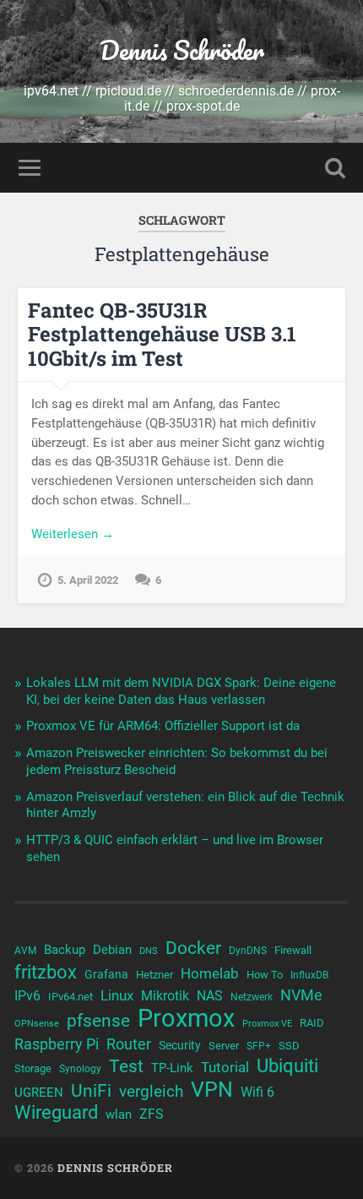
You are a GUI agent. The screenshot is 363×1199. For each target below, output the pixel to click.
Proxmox (186, 1018)
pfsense (98, 1021)
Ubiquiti (287, 1066)
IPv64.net (70, 996)
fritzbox (45, 972)
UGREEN (38, 1092)
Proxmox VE (267, 1023)
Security (180, 1045)
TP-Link (172, 1068)
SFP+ (259, 1046)
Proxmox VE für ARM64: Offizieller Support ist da (163, 725)
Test (126, 1066)
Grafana (106, 974)
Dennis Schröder (182, 50)
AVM (25, 950)
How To (265, 974)
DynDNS (248, 950)
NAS (210, 996)
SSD (289, 1045)
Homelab (210, 973)
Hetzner (154, 974)
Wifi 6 (257, 1092)
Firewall (293, 950)
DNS (148, 951)
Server (224, 1045)
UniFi (91, 1091)
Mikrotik (165, 996)
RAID (312, 1022)
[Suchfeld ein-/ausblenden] (335, 168)
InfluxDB (309, 975)
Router (128, 1044)
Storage (32, 1068)
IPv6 (27, 996)
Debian (112, 949)
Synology (80, 1069)
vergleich (151, 1091)
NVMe (301, 995)
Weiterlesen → (72, 534)
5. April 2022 (87, 580)
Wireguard (56, 1113)
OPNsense (36, 1023)
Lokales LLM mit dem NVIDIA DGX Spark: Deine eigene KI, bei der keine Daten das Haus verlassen (181, 691)
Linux (116, 995)
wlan (119, 1114)
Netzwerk (251, 997)
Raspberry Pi (56, 1044)
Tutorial (225, 1067)
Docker (193, 948)
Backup (64, 949)
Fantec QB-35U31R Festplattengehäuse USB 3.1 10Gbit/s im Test (162, 335)
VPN (212, 1090)
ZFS (151, 1114)
